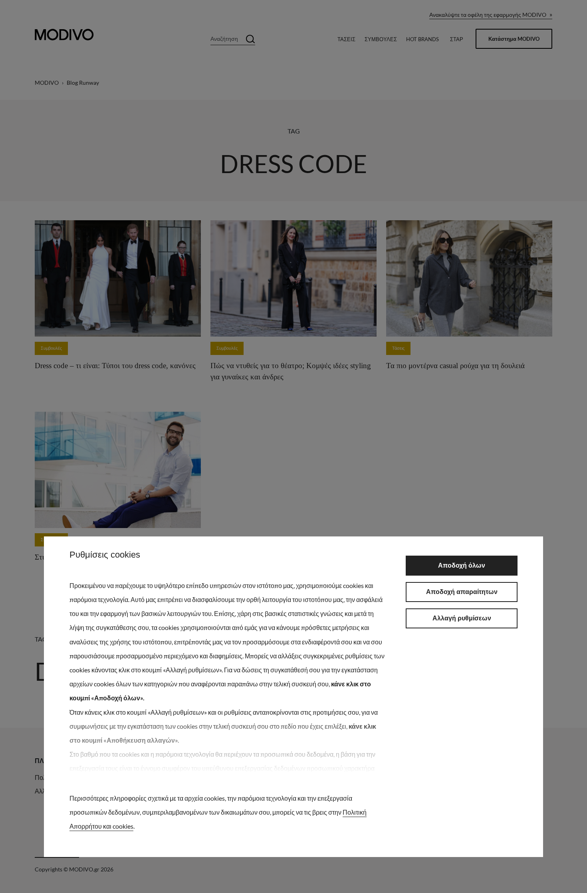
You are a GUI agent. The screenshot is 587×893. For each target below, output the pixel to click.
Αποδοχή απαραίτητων (462, 591)
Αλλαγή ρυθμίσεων (461, 618)
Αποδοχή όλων (461, 565)
